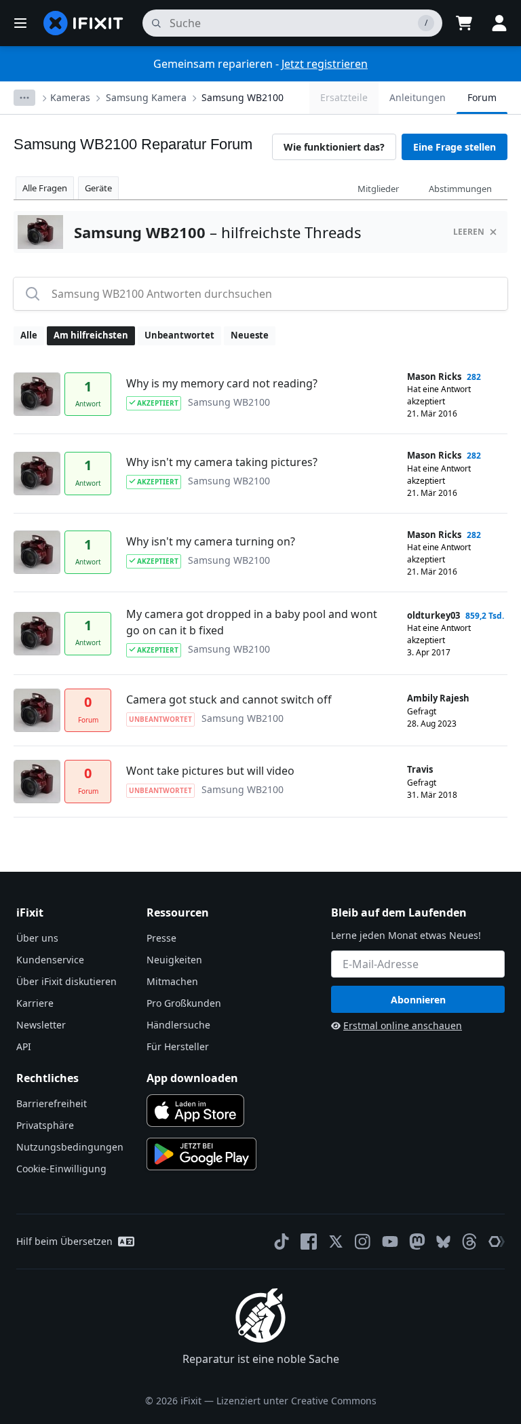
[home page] (83, 23)
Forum (482, 97)
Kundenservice (50, 959)
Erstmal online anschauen (402, 1025)
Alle (28, 335)
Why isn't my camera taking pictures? (221, 462)
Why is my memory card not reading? (221, 383)
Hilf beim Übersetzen (64, 1241)
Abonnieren (418, 999)
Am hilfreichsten (91, 335)
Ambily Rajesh (438, 698)
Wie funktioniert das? (334, 146)
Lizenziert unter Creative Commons (296, 1400)
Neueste (250, 335)
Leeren (468, 231)
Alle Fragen (44, 188)
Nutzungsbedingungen (69, 1146)
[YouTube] (390, 1241)
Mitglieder (378, 188)
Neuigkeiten (174, 959)
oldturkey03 (433, 615)
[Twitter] (336, 1241)
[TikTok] (281, 1241)
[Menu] (20, 23)
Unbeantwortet (179, 335)
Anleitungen (417, 97)
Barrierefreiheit (51, 1103)
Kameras (70, 97)
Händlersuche (178, 1024)
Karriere (35, 1003)
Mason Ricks (434, 376)
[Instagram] (363, 1241)
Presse (161, 937)
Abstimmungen (460, 188)
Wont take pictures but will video (210, 770)
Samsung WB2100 (242, 97)
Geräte (98, 188)
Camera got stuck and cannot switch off (229, 699)
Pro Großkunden (184, 1003)
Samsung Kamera (146, 97)
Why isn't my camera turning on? (210, 541)
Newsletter (41, 1024)
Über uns (37, 937)
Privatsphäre (45, 1125)
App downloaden (192, 1078)
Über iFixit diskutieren (66, 981)
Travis (420, 769)
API (23, 1046)
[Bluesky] (443, 1242)
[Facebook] (309, 1241)
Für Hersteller (178, 1046)
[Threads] (469, 1241)
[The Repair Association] (496, 1241)
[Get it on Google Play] (201, 1154)
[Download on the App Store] (195, 1110)
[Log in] (499, 23)
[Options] (24, 98)
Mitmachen (172, 981)
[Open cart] (464, 23)
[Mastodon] (417, 1241)
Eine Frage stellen (454, 146)
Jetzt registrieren (325, 63)
